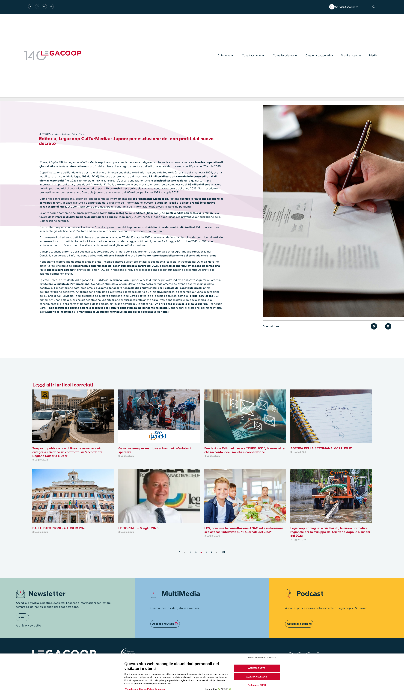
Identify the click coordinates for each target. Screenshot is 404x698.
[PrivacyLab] (224, 689)
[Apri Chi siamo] (232, 55)
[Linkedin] (37, 6)
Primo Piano (78, 134)
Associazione (62, 134)
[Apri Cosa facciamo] (263, 55)
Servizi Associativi (346, 7)
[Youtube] (44, 6)
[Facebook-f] (30, 6)
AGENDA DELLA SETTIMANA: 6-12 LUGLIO (321, 448)
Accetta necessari (256, 676)
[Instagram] (51, 6)
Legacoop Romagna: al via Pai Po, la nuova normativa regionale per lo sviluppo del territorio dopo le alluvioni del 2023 (330, 532)
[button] (373, 6)
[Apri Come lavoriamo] (295, 55)
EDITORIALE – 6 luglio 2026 (138, 528)
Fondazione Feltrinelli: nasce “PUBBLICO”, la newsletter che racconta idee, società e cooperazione (245, 450)
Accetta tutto (256, 668)
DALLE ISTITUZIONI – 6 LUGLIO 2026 (59, 528)
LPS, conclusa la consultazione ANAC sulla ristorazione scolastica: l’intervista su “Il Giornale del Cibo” (243, 530)
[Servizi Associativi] (332, 6)
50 (223, 551)
